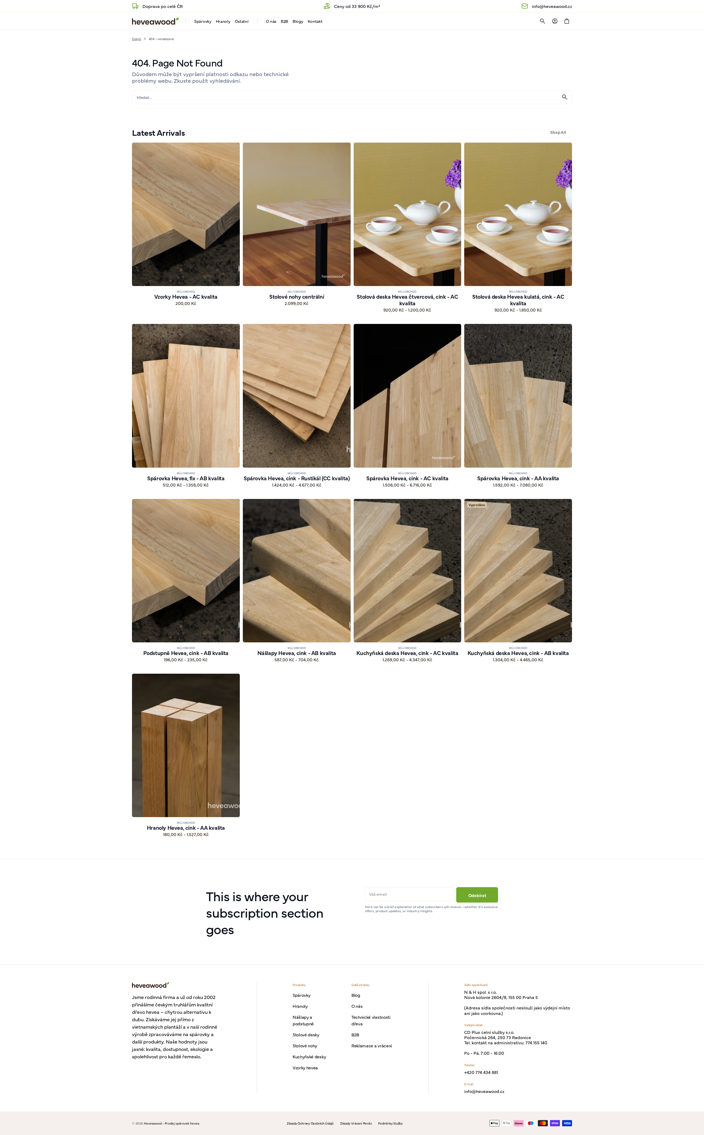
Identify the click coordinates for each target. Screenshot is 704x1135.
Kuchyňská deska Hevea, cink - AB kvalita (518, 653)
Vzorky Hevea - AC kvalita (186, 296)
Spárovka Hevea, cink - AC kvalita (407, 478)
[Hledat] (564, 97)
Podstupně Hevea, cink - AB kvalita (186, 653)
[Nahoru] (697, 1128)
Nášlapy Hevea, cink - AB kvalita (296, 653)
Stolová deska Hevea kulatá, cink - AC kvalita (518, 299)
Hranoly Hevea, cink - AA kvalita (186, 827)
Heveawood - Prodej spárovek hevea (171, 1123)
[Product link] (186, 228)
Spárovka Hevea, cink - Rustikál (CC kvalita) (297, 478)
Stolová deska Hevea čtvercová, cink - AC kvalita (407, 299)
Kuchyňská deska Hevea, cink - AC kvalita (407, 653)
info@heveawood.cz (484, 1091)
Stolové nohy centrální (296, 296)
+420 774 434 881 (481, 1072)
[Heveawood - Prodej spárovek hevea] (155, 21)
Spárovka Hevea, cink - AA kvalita (518, 478)
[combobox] (344, 97)
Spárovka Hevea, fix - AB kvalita (185, 478)
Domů (136, 39)
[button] (543, 21)
